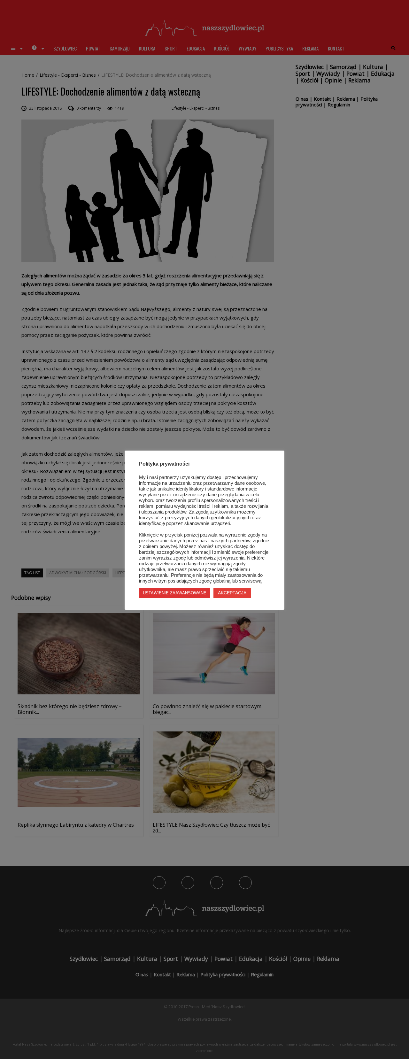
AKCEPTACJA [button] (232, 592)
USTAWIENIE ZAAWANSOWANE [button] (174, 593)
